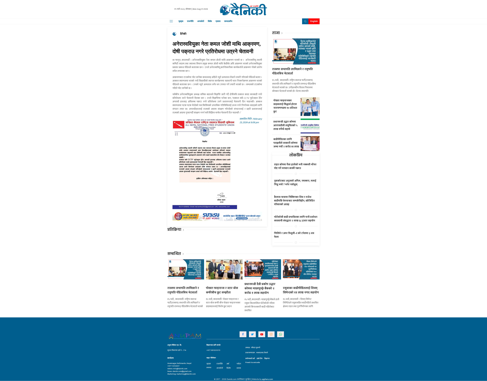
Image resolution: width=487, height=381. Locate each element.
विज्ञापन (267, 358)
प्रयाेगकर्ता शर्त (250, 358)
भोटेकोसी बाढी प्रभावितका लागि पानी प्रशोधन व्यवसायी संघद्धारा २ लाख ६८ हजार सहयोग (295, 219)
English (314, 21)
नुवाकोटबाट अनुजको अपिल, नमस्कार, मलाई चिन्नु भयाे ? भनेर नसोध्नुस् (295, 183)
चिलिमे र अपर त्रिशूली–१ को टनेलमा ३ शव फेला (294, 235)
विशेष (210, 21)
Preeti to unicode (252, 362)
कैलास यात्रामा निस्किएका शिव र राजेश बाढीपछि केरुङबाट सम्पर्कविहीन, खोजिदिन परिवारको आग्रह (294, 201)
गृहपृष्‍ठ (208, 363)
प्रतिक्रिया (174, 229)
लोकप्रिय (295, 155)
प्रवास (218, 21)
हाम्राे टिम (259, 358)
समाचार (208, 367)
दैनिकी (183, 34)
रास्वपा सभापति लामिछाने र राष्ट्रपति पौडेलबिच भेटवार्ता (292, 71)
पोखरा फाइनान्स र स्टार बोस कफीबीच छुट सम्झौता (222, 290)
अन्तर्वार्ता (200, 21)
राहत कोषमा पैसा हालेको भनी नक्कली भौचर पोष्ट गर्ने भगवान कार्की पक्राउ (295, 166)
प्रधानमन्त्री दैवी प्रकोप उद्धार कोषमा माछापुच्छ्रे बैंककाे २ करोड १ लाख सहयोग (260, 288)
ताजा (276, 33)
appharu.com (267, 379)
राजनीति (190, 21)
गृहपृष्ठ (180, 21)
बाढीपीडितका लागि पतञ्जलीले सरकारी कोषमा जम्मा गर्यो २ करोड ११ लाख (286, 143)
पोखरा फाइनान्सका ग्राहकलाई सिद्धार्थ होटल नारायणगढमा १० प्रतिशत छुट (285, 106)
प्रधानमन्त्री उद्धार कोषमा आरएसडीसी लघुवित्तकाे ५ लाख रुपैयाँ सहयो (285, 125)
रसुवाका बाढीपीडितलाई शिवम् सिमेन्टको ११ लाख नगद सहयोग (301, 290)
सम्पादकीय (228, 21)
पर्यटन (239, 364)
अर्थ (228, 364)
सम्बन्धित (174, 253)
